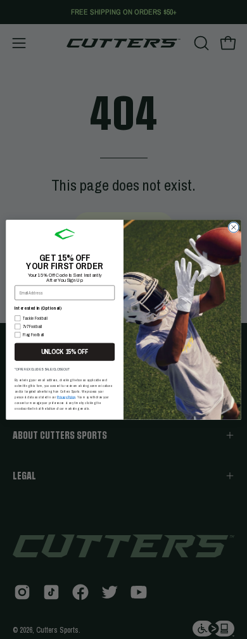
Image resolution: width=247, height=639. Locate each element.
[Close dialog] (234, 227)
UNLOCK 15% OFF (65, 351)
